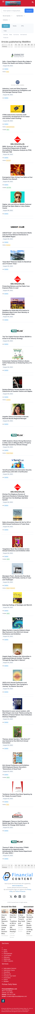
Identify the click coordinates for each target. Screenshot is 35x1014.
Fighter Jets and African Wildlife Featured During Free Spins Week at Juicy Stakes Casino (16, 206)
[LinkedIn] (20, 897)
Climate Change (9, 453)
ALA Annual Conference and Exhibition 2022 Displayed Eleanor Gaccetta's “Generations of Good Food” (15, 767)
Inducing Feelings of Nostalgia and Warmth (17, 605)
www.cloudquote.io (17, 885)
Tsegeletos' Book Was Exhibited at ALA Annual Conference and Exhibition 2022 (16, 550)
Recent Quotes (6, 15)
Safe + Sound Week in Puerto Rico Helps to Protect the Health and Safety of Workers (17, 62)
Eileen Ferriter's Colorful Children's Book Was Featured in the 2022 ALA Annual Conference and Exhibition (16, 632)
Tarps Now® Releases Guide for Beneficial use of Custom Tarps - (16, 263)
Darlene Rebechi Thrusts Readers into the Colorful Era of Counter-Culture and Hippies (17, 390)
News (10, 34)
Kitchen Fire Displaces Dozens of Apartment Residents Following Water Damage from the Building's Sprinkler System (15, 497)
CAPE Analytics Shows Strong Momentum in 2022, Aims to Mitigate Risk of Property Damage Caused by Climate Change (16, 443)
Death (7, 71)
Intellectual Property (10, 126)
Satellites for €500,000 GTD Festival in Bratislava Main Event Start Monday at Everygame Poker (15, 312)
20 (31, 45)
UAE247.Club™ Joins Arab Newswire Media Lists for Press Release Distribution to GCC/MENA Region (17, 234)
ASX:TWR (9, 187)
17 (22, 45)
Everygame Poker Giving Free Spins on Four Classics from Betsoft (17, 178)
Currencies (16, 34)
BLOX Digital (25, 1011)
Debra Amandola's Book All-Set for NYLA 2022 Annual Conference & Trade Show (16, 523)
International (23, 34)
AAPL (8, 129)
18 (25, 45)
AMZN (8, 559)
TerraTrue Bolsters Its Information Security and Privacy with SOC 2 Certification (17, 471)
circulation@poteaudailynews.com (16, 996)
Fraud (7, 804)
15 (16, 45)
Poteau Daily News (12, 1008)
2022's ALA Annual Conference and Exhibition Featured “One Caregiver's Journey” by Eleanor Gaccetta (15, 684)
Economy (8, 245)
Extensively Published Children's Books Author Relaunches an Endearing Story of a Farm (17, 363)
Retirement (12, 588)
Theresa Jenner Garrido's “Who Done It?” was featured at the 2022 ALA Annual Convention (16, 741)
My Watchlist (20, 15)
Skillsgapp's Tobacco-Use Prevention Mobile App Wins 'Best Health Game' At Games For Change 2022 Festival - (15, 823)
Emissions (8, 160)
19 (28, 45)
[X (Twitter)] (11, 897)
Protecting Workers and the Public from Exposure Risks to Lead (16, 287)
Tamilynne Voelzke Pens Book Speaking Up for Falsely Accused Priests (17, 795)
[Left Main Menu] (3, 1)
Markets (6, 26)
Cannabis (8, 399)
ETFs (22, 26)
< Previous (4, 45)
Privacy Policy (7, 1010)
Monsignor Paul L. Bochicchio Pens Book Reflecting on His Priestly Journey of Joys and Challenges (16, 578)
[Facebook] (15, 897)
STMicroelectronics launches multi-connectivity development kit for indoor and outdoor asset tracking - (16, 116)
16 (19, 45)
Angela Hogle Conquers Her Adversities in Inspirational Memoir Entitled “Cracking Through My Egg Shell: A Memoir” (16, 658)
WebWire (6, 69)
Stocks (14, 26)
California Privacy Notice (16, 1010)
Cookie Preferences (25, 1010)
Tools (5, 30)
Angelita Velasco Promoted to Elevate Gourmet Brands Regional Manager (15, 417)
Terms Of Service (20, 891)
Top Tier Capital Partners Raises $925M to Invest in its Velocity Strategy (16, 337)
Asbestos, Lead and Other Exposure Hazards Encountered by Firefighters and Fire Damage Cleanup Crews (16, 90)
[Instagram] (24, 897)
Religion (8, 588)
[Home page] (13, 3)
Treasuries (5, 37)
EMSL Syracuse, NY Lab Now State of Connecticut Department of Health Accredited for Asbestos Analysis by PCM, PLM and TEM (17, 149)
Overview (5, 34)
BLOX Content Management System (13, 1011)
